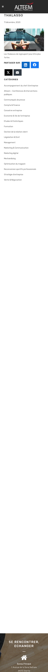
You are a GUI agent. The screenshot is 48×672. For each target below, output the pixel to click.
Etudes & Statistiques (13, 121)
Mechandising (10, 158)
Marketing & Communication (16, 148)
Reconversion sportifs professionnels (20, 169)
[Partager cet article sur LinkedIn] (26, 65)
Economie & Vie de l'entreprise (17, 116)
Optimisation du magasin (14, 164)
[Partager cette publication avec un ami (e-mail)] (18, 72)
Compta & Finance (12, 105)
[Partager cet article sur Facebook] (35, 65)
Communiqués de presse (14, 100)
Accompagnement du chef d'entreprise (21, 86)
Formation (8, 126)
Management (9, 142)
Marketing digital (11, 153)
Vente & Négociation (13, 180)
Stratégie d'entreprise (13, 174)
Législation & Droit (12, 137)
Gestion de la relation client (16, 132)
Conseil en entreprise (13, 110)
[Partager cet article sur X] (9, 72)
